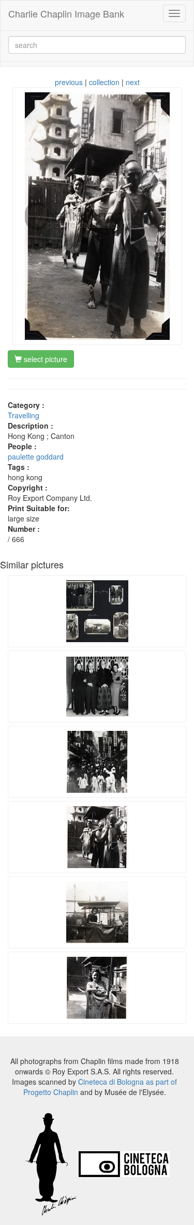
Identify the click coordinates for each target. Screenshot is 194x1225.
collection (104, 82)
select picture (44, 359)
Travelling (23, 415)
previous (69, 82)
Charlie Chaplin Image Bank (66, 13)
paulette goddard (36, 456)
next (133, 82)
